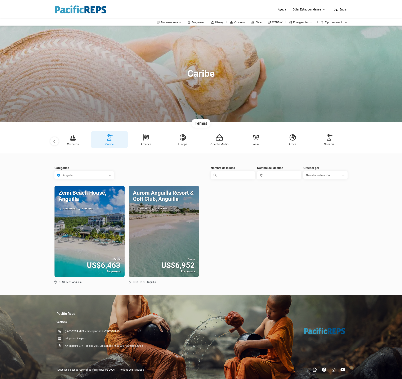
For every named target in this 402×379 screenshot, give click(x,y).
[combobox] (279, 175)
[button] (54, 141)
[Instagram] (333, 369)
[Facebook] (324, 369)
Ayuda (282, 9)
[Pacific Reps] (324, 330)
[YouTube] (342, 369)
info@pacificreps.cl (75, 338)
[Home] (314, 369)
